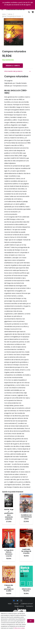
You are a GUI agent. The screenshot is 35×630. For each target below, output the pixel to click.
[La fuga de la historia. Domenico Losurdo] (8, 538)
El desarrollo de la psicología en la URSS (9, 588)
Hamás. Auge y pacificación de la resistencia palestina (8, 514)
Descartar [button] (17, 7)
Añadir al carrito (13, 66)
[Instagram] (21, 600)
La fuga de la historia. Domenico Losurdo (8, 553)
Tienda (16, 604)
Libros (10, 14)
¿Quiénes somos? (27, 604)
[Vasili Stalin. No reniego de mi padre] (26, 538)
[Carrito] (33, 12)
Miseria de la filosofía (26, 590)
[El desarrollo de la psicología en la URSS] (8, 574)
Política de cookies (19, 628)
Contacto (29, 606)
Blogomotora (19, 606)
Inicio (4, 14)
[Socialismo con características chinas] (26, 503)
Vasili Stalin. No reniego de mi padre (26, 551)
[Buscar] (29, 12)
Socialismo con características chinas (26, 517)
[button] (32, 21)
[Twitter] (17, 600)
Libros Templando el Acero (11, 16)
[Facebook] (14, 600)
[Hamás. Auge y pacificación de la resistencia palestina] (8, 500)
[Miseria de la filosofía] (26, 576)
